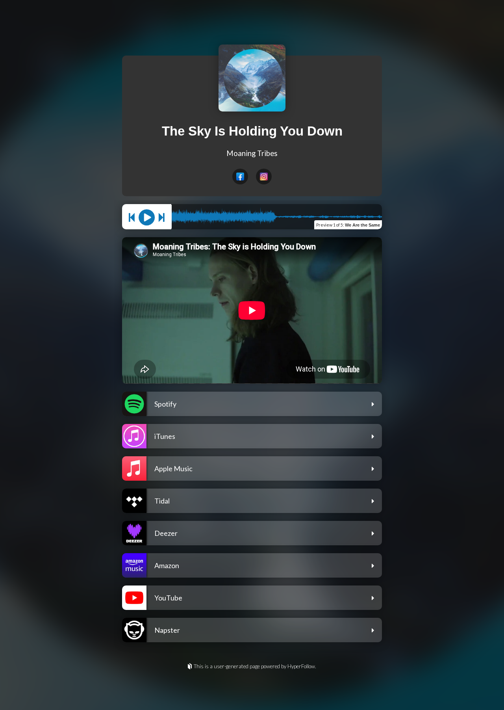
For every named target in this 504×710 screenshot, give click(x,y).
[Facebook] (240, 176)
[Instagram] (264, 176)
